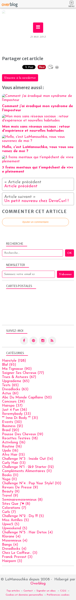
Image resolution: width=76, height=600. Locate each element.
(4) (27, 532)
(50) (27, 397)
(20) (10, 430)
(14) (27, 459)
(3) (19, 553)
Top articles (13, 591)
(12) (28, 467)
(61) (10, 393)
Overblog (38, 583)
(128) (14, 361)
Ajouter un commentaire (35, 222)
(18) (20, 438)
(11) (27, 471)
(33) (16, 414)
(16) (13, 442)
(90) (17, 369)
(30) (12, 422)
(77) (23, 373)
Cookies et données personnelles (24, 595)
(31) (20, 418)
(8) (22, 500)
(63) (15, 389)
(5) (23, 516)
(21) (12, 426)
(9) (20, 487)
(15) (13, 455)
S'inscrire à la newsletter (20, 78)
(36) (14, 410)
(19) (22, 434)
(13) (14, 463)
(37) (12, 406)
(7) (14, 508)
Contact (28, 591)
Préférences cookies (58, 595)
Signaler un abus (46, 591)
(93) (9, 365)
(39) (13, 402)
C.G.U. (63, 591)
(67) (19, 377)
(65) (15, 381)
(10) (31, 483)
